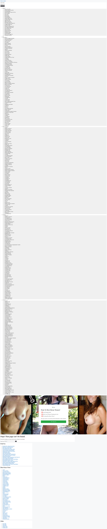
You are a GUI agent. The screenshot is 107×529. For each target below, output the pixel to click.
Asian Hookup (7, 17)
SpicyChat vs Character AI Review (11, 62)
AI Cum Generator (8, 285)
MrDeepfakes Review (9, 335)
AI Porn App (7, 100)
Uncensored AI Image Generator (10, 111)
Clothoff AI (7, 282)
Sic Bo (4, 511)
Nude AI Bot (7, 248)
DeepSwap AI (7, 202)
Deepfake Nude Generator (9, 232)
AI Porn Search (7, 223)
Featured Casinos (6, 484)
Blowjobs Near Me (8, 22)
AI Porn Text (7, 220)
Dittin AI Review (8, 252)
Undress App (7, 94)
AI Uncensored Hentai (9, 65)
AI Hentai (6, 58)
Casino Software (6, 479)
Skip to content (3, 0)
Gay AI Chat (7, 53)
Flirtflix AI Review (8, 128)
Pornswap (6, 197)
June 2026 (4, 524)
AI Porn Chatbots (8, 292)
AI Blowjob (7, 210)
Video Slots (5, 517)
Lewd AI (6, 107)
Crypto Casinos (5, 482)
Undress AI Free (8, 131)
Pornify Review (7, 68)
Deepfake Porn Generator (9, 190)
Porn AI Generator (8, 198)
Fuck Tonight (7, 13)
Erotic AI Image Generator (9, 38)
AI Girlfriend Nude (8, 218)
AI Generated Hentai (8, 318)
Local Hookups (7, 11)
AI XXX (6, 259)
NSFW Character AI (8, 297)
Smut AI (6, 322)
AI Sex (6, 103)
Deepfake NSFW (8, 195)
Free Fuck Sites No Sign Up (10, 23)
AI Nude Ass (7, 176)
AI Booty (6, 302)
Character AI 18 (8, 294)
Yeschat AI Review (8, 163)
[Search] (16, 441)
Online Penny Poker (6, 452)
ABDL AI (6, 134)
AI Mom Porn (7, 242)
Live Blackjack (5, 494)
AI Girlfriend (7, 93)
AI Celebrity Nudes (8, 279)
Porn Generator (5, 126)
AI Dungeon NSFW (8, 64)
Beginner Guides (6, 474)
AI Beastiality (7, 231)
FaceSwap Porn (7, 120)
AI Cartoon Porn (8, 86)
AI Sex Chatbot (7, 343)
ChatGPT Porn (7, 269)
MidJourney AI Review (9, 73)
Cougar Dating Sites (8, 24)
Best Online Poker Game (7, 448)
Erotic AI (6, 106)
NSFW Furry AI (8, 229)
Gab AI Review (7, 340)
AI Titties (6, 165)
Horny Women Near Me (9, 10)
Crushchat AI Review (9, 327)
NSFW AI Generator (8, 189)
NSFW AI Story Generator (9, 77)
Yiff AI (6, 167)
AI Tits (6, 186)
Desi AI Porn (7, 118)
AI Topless (7, 173)
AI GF (6, 201)
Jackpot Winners (5, 491)
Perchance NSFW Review (9, 221)
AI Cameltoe (7, 287)
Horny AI (6, 113)
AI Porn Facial (7, 350)
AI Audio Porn (7, 243)
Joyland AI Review (8, 63)
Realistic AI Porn (8, 267)
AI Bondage (7, 266)
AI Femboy (7, 59)
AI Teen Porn (7, 87)
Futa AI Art (7, 133)
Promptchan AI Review (9, 311)
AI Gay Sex (7, 161)
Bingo (4, 475)
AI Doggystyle (7, 97)
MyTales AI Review (8, 310)
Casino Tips (5, 480)
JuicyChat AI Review (8, 39)
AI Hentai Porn (7, 74)
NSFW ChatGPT (8, 109)
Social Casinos (5, 514)
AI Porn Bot (7, 114)
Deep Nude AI (7, 291)
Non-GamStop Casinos (7, 501)
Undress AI (7, 88)
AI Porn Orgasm (8, 185)
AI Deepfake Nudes (8, 298)
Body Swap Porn (8, 44)
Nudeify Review (8, 325)
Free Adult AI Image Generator (10, 337)
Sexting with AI (7, 304)
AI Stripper (7, 177)
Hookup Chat (7, 31)
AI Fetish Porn (7, 286)
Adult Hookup (7, 33)
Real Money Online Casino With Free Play (10, 461)
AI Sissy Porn (7, 159)
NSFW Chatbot (7, 227)
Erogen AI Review (8, 249)
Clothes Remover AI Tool (9, 57)
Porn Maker (5, 37)
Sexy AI (6, 200)
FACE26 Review (8, 339)
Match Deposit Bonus (6, 456)
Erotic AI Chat (7, 95)
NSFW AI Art (7, 193)
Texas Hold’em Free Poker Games (9, 449)
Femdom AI (7, 117)
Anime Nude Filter (8, 130)
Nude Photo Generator (9, 281)
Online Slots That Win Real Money (9, 451)
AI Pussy (6, 191)
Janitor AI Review (8, 60)
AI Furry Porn (7, 175)
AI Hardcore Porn (8, 102)
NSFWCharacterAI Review (10, 307)
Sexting (4, 214)
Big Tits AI (7, 192)
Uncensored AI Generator (9, 284)
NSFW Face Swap (8, 143)
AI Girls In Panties (8, 209)
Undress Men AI (8, 303)
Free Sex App (7, 29)
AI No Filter (7, 72)
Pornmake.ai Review (8, 328)
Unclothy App (7, 150)
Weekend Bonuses (6, 518)
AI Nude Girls (7, 204)
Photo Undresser (8, 43)
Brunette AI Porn (8, 274)
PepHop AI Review (8, 346)
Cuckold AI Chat (8, 253)
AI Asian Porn (7, 347)
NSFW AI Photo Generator (10, 170)
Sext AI (6, 277)
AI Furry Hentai (8, 132)
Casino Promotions (6, 477)
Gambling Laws (5, 485)
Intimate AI (7, 256)
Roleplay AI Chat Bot (9, 166)
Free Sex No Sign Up (9, 34)
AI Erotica (7, 312)
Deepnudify (7, 96)
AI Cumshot (7, 273)
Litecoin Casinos (6, 493)
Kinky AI (6, 236)
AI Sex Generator (8, 141)
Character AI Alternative (9, 162)
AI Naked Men (7, 153)
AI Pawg (6, 336)
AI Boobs (6, 140)
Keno (4, 492)
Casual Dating (5, 481)
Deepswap (7, 212)
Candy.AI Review (8, 40)
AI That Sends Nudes (9, 263)
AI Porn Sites (7, 330)
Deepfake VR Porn (8, 276)
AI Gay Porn (7, 288)
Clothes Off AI (7, 78)
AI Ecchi (6, 76)
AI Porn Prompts (8, 320)
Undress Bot (7, 110)
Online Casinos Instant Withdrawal (9, 462)
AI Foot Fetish (7, 81)
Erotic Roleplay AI (8, 184)
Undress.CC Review (8, 158)
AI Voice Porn (7, 342)
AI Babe (6, 205)
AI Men (6, 255)
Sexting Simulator (8, 54)
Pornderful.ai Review (8, 308)
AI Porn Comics (8, 235)
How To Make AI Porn (9, 211)
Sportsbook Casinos (6, 515)
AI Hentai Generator (8, 237)
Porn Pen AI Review (8, 69)
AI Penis (6, 154)
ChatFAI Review (8, 241)
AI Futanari (7, 317)
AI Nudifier (7, 247)
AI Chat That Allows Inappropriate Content (12, 244)
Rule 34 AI (7, 122)
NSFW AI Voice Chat (9, 224)
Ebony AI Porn (7, 174)
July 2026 (4, 523)
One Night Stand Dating (9, 27)
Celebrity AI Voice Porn (9, 112)
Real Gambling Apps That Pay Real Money (10, 459)
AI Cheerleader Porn (8, 264)
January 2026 (5, 526)
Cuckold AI (7, 139)
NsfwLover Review (8, 70)
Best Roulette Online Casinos (8, 460)
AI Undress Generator (9, 230)
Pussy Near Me (7, 9)
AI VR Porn (7, 271)
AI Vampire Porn (8, 213)
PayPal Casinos (5, 503)
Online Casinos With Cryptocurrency (9, 454)
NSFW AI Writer (8, 79)
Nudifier (6, 323)
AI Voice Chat (7, 331)
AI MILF (6, 115)
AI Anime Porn (7, 270)
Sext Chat (6, 14)
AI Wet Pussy (7, 99)
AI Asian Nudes (8, 314)
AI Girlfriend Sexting (8, 155)
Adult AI (6, 188)
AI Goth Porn (7, 182)
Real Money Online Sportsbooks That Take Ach (11, 457)
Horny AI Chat (7, 296)
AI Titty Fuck (7, 85)
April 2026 (5, 525)
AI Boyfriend (7, 91)
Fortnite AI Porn (8, 129)
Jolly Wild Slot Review (7, 453)
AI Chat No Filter (8, 338)
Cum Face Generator (8, 61)
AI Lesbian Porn (8, 275)
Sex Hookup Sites (8, 28)
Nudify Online (7, 196)
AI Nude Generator (8, 187)
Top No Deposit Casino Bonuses (8, 450)
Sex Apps (4, 510)
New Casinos (5, 499)
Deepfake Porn (7, 149)
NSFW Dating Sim (8, 313)
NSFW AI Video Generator (10, 203)
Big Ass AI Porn (8, 82)
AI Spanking (7, 66)
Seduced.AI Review (8, 326)
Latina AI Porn (7, 171)
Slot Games (5, 513)
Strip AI (6, 49)
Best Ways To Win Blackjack (8, 447)
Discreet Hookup (8, 30)
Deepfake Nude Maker (9, 321)
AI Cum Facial (7, 121)
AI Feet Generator (8, 156)
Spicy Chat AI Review (9, 345)
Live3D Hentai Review (9, 334)
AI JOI (6, 127)
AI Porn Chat (7, 89)
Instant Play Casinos (6, 489)
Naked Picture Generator (9, 169)
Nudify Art (7, 144)
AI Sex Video (7, 124)
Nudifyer (6, 225)
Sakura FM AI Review (9, 152)
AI (3, 36)
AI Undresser (7, 116)
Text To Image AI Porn (9, 348)
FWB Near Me (7, 25)
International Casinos (6, 490)
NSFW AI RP (7, 301)
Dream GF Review (8, 245)
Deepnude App (7, 240)
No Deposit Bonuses (6, 500)
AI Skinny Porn (7, 268)
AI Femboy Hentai (8, 316)
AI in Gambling (5, 470)
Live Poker (5, 495)
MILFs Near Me (8, 21)
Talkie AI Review (8, 151)
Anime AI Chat (7, 168)
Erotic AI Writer (8, 319)
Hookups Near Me (8, 35)
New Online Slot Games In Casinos (9, 455)
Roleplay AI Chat (8, 138)
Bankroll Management (7, 473)
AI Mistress (7, 305)
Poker (4, 505)
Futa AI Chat (7, 52)
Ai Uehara (7, 42)
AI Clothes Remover (8, 90)
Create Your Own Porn (9, 278)
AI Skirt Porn (7, 349)
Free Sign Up (53, 421)
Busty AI (6, 215)
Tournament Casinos (6, 516)
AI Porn (6, 257)
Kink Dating (7, 16)
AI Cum (6, 289)
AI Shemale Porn (8, 180)
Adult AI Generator (8, 283)
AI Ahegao (7, 179)
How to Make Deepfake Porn (10, 101)
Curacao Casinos (6, 483)
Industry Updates (6, 488)
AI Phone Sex (7, 261)
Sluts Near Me (7, 20)
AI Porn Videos (7, 123)
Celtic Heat (2, 2)
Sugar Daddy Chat (8, 18)
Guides (4, 486)
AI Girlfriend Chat (8, 265)
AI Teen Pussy (7, 181)
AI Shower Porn (8, 207)
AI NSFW (7, 258)
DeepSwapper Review (9, 222)
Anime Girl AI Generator (9, 332)
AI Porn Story (7, 315)
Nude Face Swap (8, 234)
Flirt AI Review (7, 329)
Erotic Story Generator (9, 206)
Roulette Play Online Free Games (8, 446)
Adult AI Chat (7, 293)
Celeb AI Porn (7, 199)
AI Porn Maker (7, 146)
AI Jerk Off (7, 137)
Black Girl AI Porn (8, 84)
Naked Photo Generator (9, 75)
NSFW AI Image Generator (10, 83)
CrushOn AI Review (8, 48)
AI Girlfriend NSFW (8, 145)
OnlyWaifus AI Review (9, 251)
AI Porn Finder (7, 56)
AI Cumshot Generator (9, 108)
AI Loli (6, 142)
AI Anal (6, 98)
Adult (4, 469)
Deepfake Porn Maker (9, 104)
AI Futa (6, 226)
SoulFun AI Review (8, 216)
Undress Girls (7, 309)
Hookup (4, 487)
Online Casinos (5, 502)
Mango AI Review (8, 246)
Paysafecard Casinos (6, 504)
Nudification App (8, 324)
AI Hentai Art (7, 178)
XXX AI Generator (8, 219)
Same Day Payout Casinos (7, 508)
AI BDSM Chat (8, 295)
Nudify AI (7, 125)
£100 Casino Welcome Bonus (8, 458)
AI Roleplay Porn (8, 238)
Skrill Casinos (5, 512)
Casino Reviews (5, 478)
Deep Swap (7, 160)
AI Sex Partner (7, 306)
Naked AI (6, 250)
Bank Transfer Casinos (7, 472)
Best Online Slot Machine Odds (8, 463)
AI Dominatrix (7, 290)
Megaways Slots (5, 498)
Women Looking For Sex (9, 26)
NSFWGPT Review (8, 344)
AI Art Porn (7, 51)
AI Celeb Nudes (8, 147)
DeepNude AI (7, 260)
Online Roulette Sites (6, 465)
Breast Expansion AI (8, 47)
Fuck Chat (7, 15)
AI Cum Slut (7, 80)
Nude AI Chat (7, 136)
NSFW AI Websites (8, 50)
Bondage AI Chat (8, 262)
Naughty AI (7, 135)
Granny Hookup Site (8, 19)
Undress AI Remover (8, 333)
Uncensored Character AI (9, 239)
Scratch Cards (5, 509)
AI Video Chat (7, 67)
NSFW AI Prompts (8, 254)
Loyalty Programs (6, 497)
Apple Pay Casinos (6, 471)
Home (4, 8)
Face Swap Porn (8, 351)
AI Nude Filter (7, 194)
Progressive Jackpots (6, 506)
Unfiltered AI (7, 272)
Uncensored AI (7, 217)
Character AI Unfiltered (9, 352)
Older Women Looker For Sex (10, 12)
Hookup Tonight (8, 32)
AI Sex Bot (7, 183)
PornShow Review (8, 341)
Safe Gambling (5, 507)
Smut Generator (7, 46)
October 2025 (5, 527)
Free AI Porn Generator (9, 92)
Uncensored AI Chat (8, 119)
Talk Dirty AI (7, 280)
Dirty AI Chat (7, 208)
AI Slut (6, 71)
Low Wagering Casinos (7, 496)
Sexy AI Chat (7, 41)
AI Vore (6, 45)
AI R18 (6, 300)
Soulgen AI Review (8, 164)
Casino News (5, 476)
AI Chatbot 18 (7, 228)
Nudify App (7, 55)
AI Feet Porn (7, 172)
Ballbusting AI (7, 233)
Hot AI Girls (7, 157)
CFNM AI (7, 105)
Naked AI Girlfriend (8, 148)
